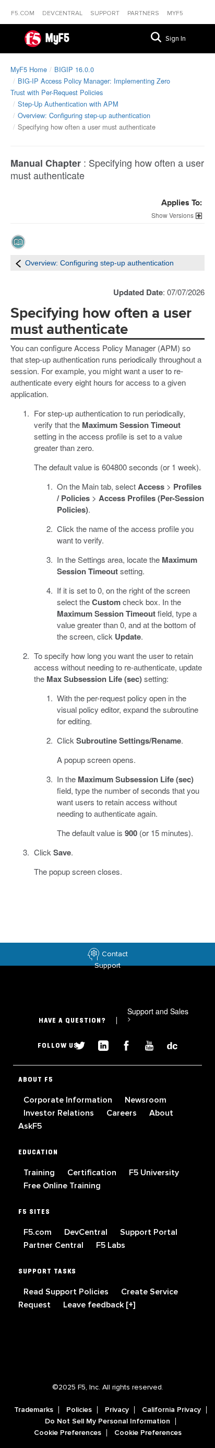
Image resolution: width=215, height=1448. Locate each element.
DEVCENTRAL (63, 13)
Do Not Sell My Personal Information (107, 1421)
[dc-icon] (167, 1044)
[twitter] (76, 1044)
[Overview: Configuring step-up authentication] (18, 263)
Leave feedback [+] (99, 1305)
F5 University (154, 1172)
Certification (92, 1172)
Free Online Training (62, 1185)
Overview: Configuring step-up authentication (84, 115)
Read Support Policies (67, 1292)
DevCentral (87, 1232)
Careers (122, 1113)
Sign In (175, 38)
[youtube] (145, 1044)
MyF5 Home (28, 69)
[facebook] (122, 1044)
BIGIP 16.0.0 (74, 69)
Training (40, 1172)
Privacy (117, 1410)
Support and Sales (157, 1014)
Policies (79, 1410)
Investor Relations (59, 1113)
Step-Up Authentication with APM (68, 104)
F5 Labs (110, 1245)
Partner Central (54, 1245)
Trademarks (33, 1410)
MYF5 (175, 13)
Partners (144, 13)
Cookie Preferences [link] (67, 1433)
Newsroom (145, 1100)
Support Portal (148, 1232)
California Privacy (171, 1410)
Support (105, 13)
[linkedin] (99, 1044)
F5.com (23, 13)
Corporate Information (68, 1100)
